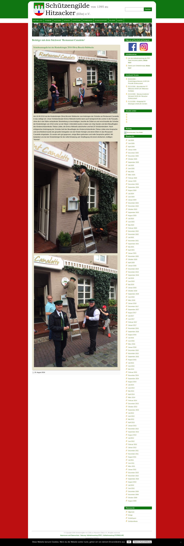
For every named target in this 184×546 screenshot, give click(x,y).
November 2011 (133, 454)
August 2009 (132, 501)
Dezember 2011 (133, 450)
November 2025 (133, 156)
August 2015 (132, 359)
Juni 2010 (131, 488)
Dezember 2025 (133, 153)
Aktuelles (37, 20)
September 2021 (133, 244)
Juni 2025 (131, 168)
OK (129, 542)
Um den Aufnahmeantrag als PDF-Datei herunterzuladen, (139, 60)
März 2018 (131, 300)
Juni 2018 (131, 297)
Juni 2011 (131, 463)
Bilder (112, 20)
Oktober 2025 (132, 159)
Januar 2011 (132, 469)
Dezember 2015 (133, 350)
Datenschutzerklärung (142, 542)
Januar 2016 (132, 347)
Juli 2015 (131, 363)
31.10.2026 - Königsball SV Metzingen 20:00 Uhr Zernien (137, 102)
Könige (67, 20)
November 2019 (133, 272)
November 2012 (133, 429)
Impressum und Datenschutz (69, 535)
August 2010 (132, 482)
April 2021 (131, 250)
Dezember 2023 (133, 203)
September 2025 (133, 162)
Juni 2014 (131, 388)
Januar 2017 (132, 325)
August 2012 (132, 435)
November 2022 (133, 234)
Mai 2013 (131, 419)
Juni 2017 (131, 319)
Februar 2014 (132, 400)
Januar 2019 (132, 287)
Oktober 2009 (132, 497)
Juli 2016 (131, 338)
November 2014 (133, 375)
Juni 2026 (131, 143)
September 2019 (133, 275)
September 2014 (133, 378)
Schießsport (101, 20)
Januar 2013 (132, 425)
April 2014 (131, 394)
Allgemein (131, 512)
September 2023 (133, 212)
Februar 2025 (132, 178)
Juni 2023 (131, 222)
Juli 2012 (131, 438)
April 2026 (131, 146)
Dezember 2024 (133, 184)
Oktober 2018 (132, 291)
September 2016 (133, 331)
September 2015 (133, 356)
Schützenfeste (133, 521)
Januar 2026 (132, 150)
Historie (58, 20)
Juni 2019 (131, 281)
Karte (120, 20)
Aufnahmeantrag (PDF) (94, 535)
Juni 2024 (131, 197)
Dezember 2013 (133, 403)
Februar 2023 (132, 228)
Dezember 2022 (133, 231)
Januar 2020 (132, 265)
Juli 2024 (131, 193)
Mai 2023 (131, 225)
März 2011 (131, 466)
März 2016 (131, 344)
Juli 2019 (131, 278)
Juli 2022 (131, 237)
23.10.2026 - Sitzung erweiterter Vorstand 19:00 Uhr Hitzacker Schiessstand (138, 96)
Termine (48, 20)
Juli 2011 (131, 460)
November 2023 (133, 206)
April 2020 (131, 262)
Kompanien (87, 20)
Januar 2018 (132, 303)
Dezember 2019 (133, 269)
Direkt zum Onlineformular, (139, 67)
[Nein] (180, 542)
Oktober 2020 (132, 259)
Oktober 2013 (132, 407)
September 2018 (133, 294)
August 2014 (132, 382)
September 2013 (133, 410)
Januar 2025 (132, 181)
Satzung (83, 535)
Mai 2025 (131, 171)
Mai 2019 (131, 284)
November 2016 (133, 328)
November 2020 (133, 256)
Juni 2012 (131, 441)
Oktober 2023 (132, 209)
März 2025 (131, 175)
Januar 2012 (132, 447)
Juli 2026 (131, 140)
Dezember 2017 (133, 306)
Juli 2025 (131, 165)
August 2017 (132, 312)
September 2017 (133, 309)
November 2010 (133, 476)
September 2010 (133, 479)
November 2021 (133, 240)
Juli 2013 (131, 413)
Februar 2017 (132, 322)
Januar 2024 (132, 200)
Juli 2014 (131, 385)
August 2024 (132, 190)
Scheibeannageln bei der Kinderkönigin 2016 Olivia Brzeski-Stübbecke (63, 47)
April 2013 (131, 422)
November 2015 (133, 353)
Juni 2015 (131, 366)
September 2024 (133, 187)
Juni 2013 (131, 416)
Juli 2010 (131, 485)
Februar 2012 (132, 444)
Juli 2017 (131, 316)
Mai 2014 (131, 391)
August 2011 (132, 457)
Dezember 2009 (133, 491)
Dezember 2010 (133, 472)
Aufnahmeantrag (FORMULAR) (113, 535)
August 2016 (132, 334)
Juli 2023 (131, 218)
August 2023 (132, 215)
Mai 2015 (131, 369)
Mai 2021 (131, 247)
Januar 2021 (132, 253)
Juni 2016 (131, 341)
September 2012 (133, 432)
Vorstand (76, 20)
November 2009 (133, 494)
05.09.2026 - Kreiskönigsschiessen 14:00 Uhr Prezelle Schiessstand (138, 81)
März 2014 (131, 397)
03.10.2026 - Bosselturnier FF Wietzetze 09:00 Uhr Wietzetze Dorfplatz (138, 89)
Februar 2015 (132, 372)
